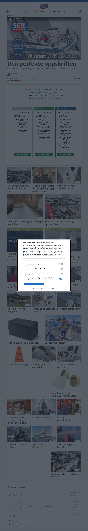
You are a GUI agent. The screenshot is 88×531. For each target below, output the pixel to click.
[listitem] (44, 261)
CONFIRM (34, 283)
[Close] (67, 242)
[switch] (61, 264)
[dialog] (44, 265)
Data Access (44, 288)
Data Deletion (36, 288)
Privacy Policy (52, 288)
